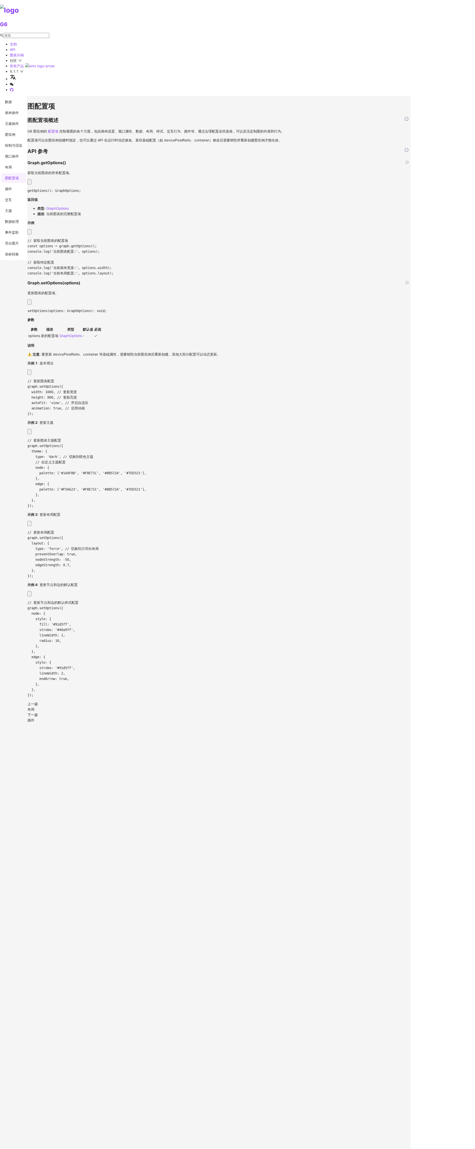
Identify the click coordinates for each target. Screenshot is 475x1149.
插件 (8, 189)
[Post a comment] (406, 119)
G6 (3, 24)
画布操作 (12, 113)
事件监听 (12, 232)
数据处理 (12, 221)
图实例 (10, 134)
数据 (8, 102)
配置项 (53, 131)
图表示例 (17, 55)
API (12, 49)
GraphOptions (57, 208)
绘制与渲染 (13, 145)
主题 (8, 210)
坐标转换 (12, 254)
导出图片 (12, 243)
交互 (8, 200)
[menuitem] (13, 102)
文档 (13, 44)
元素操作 (12, 123)
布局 (8, 167)
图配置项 (12, 178)
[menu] (13, 178)
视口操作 (12, 156)
